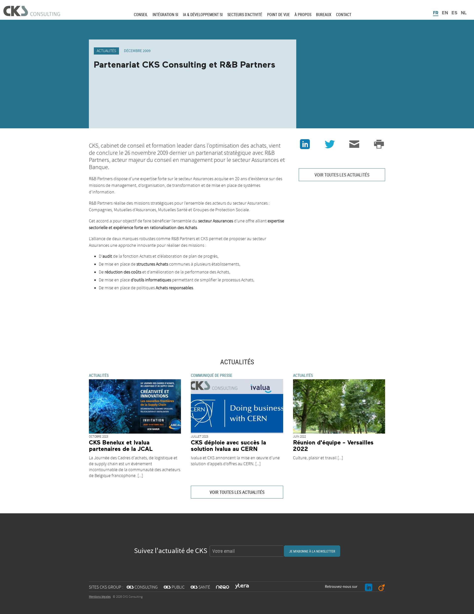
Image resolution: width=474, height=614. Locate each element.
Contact (343, 14)
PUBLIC (174, 587)
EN (445, 13)
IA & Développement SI (203, 14)
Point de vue (278, 14)
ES (454, 13)
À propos (303, 14)
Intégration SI (165, 14)
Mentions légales (100, 597)
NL (464, 13)
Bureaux (323, 14)
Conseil (141, 14)
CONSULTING (142, 587)
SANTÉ (200, 587)
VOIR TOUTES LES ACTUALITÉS (342, 175)
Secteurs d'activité (244, 14)
